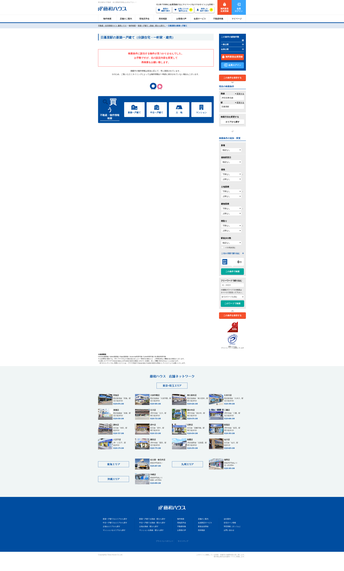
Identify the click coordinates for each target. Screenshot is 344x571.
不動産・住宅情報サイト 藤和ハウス (112, 26)
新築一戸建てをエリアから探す (115, 519)
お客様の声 (181, 530)
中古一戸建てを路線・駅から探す (152, 523)
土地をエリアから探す (111, 526)
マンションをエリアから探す (114, 530)
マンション (201, 112)
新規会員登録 (203, 526)
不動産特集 (181, 526)
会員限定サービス (205, 523)
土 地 (179, 112)
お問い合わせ (229, 530)
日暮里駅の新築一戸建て (177, 26)
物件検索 (132, 26)
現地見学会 (181, 523)
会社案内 (227, 519)
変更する (240, 94)
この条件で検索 (232, 271)
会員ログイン (234, 65)
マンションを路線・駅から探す (151, 530)
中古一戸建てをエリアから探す (115, 523)
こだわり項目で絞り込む (230, 253)
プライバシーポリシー (164, 541)
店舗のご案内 (203, 519)
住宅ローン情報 (230, 523)
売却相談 (201, 530)
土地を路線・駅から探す (148, 526)
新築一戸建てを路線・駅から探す (152, 519)
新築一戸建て (134, 112)
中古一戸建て (156, 112)
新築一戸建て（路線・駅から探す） (152, 26)
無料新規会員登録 (234, 57)
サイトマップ (183, 541)
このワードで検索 (232, 303)
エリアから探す (232, 122)
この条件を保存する (232, 78)
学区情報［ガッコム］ (232, 526)
